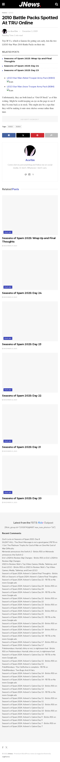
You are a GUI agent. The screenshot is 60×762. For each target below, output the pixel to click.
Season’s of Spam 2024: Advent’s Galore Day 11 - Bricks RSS (28, 698)
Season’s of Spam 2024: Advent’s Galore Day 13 (23, 689)
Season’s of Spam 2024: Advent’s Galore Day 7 (22, 726)
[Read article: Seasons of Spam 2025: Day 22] (30, 373)
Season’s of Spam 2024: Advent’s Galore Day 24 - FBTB (26, 592)
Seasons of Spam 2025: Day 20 (22, 498)
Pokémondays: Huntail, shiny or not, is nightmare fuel (32, 651)
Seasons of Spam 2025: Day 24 (21, 65)
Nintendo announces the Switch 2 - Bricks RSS (22, 551)
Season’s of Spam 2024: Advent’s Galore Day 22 (23, 601)
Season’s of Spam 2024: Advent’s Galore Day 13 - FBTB (26, 692)
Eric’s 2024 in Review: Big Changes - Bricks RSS (22, 558)
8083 (10, 126)
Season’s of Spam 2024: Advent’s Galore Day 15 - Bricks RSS (28, 661)
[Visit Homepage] (30, 4)
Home (4, 13)
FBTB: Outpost (42, 522)
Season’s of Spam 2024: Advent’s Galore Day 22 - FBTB (26, 579)
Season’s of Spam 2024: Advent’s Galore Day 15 (23, 664)
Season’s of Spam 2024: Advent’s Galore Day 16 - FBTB (26, 654)
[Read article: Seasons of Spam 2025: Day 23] (30, 321)
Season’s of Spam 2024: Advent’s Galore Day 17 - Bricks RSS (28, 642)
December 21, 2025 (10, 451)
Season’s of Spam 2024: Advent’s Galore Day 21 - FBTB (26, 617)
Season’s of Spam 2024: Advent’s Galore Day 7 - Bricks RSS (27, 723)
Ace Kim (14, 31)
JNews (10, 754)
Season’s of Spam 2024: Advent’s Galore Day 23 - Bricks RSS (28, 604)
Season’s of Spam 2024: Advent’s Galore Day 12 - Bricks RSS (28, 704)
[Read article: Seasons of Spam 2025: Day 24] (30, 270)
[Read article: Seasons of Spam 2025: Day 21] (30, 424)
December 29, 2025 (10, 246)
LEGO (11, 13)
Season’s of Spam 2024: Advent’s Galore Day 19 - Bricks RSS (28, 629)
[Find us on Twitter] (6, 747)
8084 (18, 126)
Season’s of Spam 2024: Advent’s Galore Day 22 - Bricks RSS (28, 598)
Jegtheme (6, 757)
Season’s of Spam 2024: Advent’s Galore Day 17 (23, 645)
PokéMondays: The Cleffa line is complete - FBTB (23, 667)
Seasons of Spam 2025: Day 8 (27, 539)
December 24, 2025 (10, 297)
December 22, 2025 (10, 400)
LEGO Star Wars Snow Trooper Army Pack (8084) (30, 86)
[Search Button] (56, 4)
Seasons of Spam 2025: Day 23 (21, 70)
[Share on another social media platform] (51, 135)
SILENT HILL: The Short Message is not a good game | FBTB (28, 542)
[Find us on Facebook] (2, 747)
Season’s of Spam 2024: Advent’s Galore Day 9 (22, 720)
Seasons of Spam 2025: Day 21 (21, 447)
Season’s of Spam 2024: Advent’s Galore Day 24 (23, 589)
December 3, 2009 (30, 31)
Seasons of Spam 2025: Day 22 (21, 395)
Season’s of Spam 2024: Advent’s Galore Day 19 (23, 632)
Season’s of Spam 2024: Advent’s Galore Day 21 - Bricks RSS (28, 611)
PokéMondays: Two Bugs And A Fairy (18, 670)
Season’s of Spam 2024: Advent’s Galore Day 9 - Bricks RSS (27, 717)
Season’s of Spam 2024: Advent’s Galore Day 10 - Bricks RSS (28, 710)
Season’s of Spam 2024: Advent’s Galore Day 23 (23, 608)
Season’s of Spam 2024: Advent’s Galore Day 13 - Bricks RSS (28, 686)
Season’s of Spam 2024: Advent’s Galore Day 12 (23, 707)
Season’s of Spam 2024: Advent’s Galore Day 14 (23, 676)
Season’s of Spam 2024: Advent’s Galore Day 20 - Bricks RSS (28, 623)
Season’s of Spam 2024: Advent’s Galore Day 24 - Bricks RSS (28, 586)
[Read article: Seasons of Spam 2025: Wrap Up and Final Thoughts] (30, 215)
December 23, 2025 (10, 348)
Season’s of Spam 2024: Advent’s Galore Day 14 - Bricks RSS (28, 673)
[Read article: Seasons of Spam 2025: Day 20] (30, 475)
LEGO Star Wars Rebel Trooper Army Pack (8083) (31, 77)
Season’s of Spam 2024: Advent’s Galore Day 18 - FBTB (26, 636)
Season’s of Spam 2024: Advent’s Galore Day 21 (23, 614)
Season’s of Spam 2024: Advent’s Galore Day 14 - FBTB (26, 679)
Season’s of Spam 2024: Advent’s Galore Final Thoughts (33, 576)
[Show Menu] (3, 4)
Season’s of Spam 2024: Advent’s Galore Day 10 (23, 714)
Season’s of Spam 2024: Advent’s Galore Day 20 (23, 626)
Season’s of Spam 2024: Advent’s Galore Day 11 (23, 701)
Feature (7, 232)
